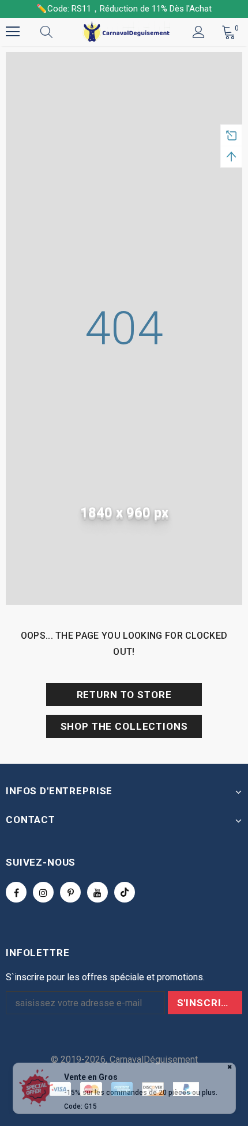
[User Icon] (199, 32)
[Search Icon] (57, 31)
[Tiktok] (124, 892)
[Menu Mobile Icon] (13, 32)
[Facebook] (16, 892)
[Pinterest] (70, 892)
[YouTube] (97, 892)
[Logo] (125, 31)
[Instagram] (43, 892)
